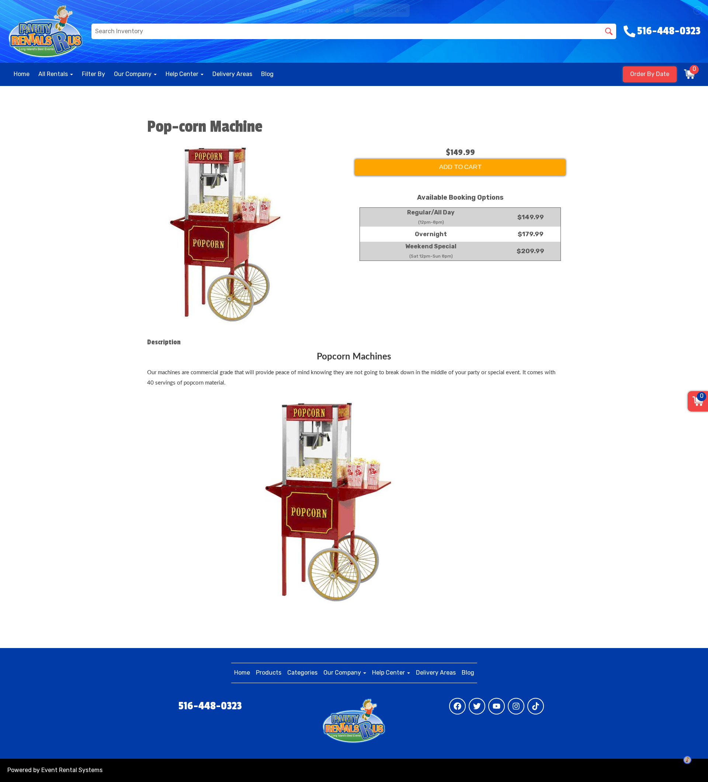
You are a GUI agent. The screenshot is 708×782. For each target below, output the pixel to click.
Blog (267, 73)
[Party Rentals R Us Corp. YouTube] (496, 706)
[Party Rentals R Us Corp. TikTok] (535, 706)
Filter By (93, 73)
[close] (697, 10)
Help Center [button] (183, 73)
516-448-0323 (210, 706)
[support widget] (687, 760)
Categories (302, 672)
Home (22, 73)
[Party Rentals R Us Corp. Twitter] (477, 706)
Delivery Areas (232, 73)
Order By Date (649, 73)
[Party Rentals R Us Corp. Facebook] (457, 706)
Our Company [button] (133, 73)
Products (268, 672)
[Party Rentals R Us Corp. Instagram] (516, 706)
